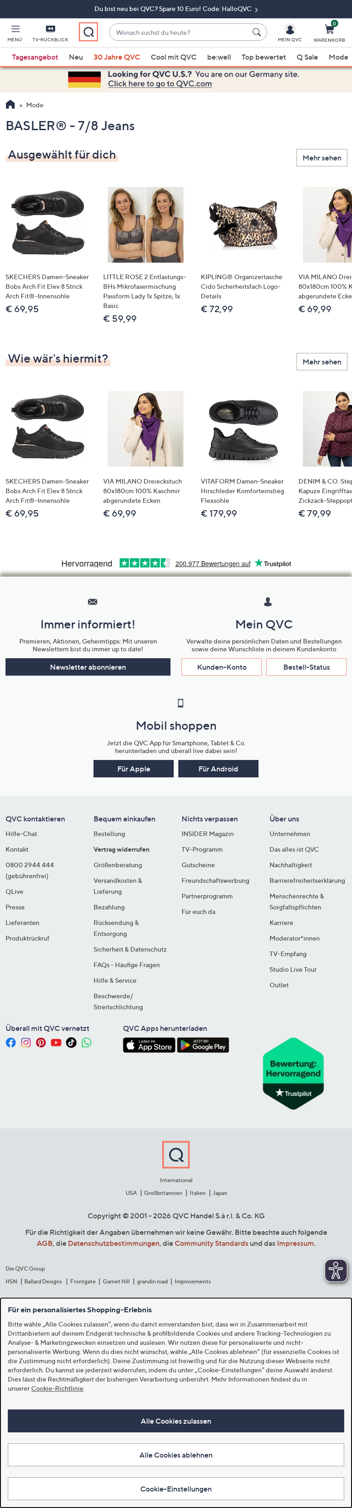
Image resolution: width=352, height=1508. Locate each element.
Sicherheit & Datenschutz (130, 949)
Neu (76, 56)
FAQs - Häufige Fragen (127, 965)
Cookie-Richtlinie (57, 1388)
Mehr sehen (321, 157)
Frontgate (83, 1281)
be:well (219, 56)
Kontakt (17, 849)
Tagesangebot (35, 56)
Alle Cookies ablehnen (176, 1454)
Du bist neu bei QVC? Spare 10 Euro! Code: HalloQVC (173, 8)
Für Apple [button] (133, 768)
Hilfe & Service (115, 980)
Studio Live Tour (293, 969)
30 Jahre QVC (117, 56)
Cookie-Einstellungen (176, 1488)
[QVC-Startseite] (10, 105)
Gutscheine (198, 865)
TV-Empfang (288, 954)
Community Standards (211, 1243)
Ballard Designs (43, 1281)
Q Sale (307, 56)
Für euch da (198, 911)
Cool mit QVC (174, 56)
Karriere (281, 922)
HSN (11, 1281)
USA (131, 1192)
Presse (15, 907)
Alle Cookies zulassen (176, 1420)
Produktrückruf (28, 938)
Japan (220, 1192)
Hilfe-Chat (21, 833)
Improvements (193, 1281)
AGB (45, 1243)
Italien (198, 1192)
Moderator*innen (295, 938)
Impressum (295, 1243)
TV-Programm (202, 849)
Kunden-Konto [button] (222, 666)
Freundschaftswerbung (215, 880)
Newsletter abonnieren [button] (88, 666)
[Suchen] (258, 32)
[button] (14, 34)
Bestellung (109, 833)
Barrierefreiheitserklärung (307, 880)
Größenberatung (118, 865)
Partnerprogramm (207, 896)
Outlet (279, 985)
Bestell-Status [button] (306, 666)
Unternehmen (290, 833)
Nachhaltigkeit (291, 865)
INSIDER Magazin (208, 833)
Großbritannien (163, 1192)
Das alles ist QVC (294, 849)
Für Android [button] (218, 768)
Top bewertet (264, 56)
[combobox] (179, 32)
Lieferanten (22, 922)
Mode (338, 56)
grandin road (152, 1281)
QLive (14, 891)
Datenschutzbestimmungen (114, 1243)
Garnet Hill (116, 1281)
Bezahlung (109, 907)
